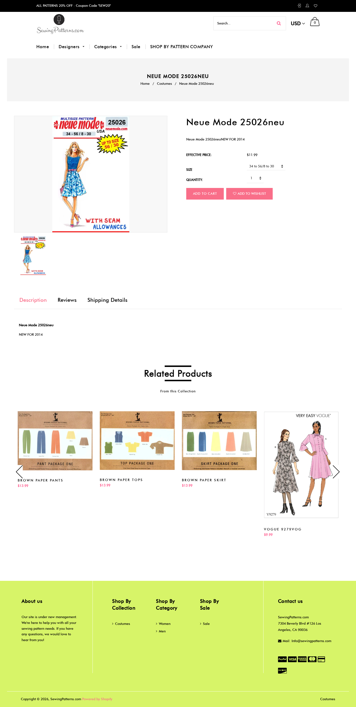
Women (164, 624)
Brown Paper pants (40, 480)
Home (42, 46)
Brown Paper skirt (204, 480)
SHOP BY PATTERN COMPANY (181, 46)
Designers (70, 46)
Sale (136, 46)
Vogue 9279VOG (283, 529)
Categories (106, 46)
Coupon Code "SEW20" (93, 6)
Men (162, 631)
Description (33, 300)
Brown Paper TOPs (121, 480)
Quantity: (194, 180)
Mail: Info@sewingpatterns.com (307, 641)
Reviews (67, 300)
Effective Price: (199, 155)
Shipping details (107, 300)
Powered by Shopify (97, 699)
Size (189, 169)
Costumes (164, 84)
